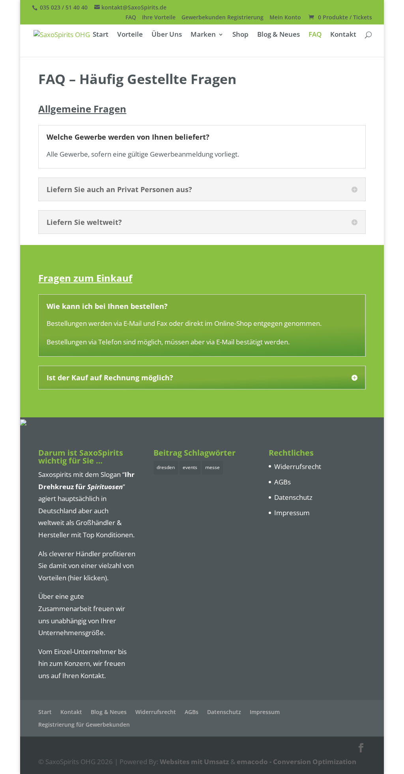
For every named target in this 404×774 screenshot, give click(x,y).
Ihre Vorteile (159, 18)
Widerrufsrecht (297, 466)
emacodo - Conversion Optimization (296, 761)
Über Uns (167, 35)
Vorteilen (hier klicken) (72, 577)
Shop (240, 35)
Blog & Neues (278, 35)
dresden (166, 467)
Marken (203, 35)
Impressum (292, 512)
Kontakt (343, 35)
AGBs (282, 481)
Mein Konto (285, 18)
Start (100, 35)
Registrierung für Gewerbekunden (84, 724)
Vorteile (130, 35)
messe (212, 467)
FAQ (130, 18)
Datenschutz (293, 497)
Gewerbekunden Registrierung (222, 18)
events (190, 467)
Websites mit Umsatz (194, 761)
